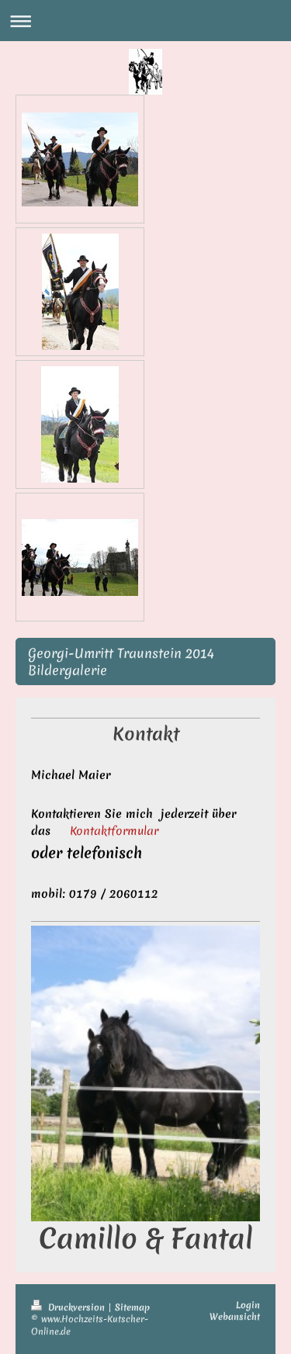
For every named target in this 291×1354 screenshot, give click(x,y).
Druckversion (76, 1307)
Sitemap (132, 1307)
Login (248, 1305)
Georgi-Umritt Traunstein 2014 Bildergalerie (121, 661)
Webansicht (235, 1317)
